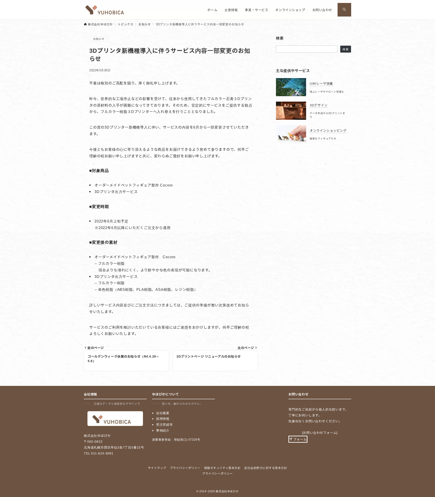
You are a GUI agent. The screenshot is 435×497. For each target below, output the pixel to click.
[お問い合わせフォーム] (320, 432)
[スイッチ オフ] (344, 10)
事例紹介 (162, 430)
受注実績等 (164, 424)
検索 (345, 49)
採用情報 (162, 418)
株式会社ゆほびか (227, 491)
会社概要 (162, 413)
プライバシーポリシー (217, 473)
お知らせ (98, 39)
